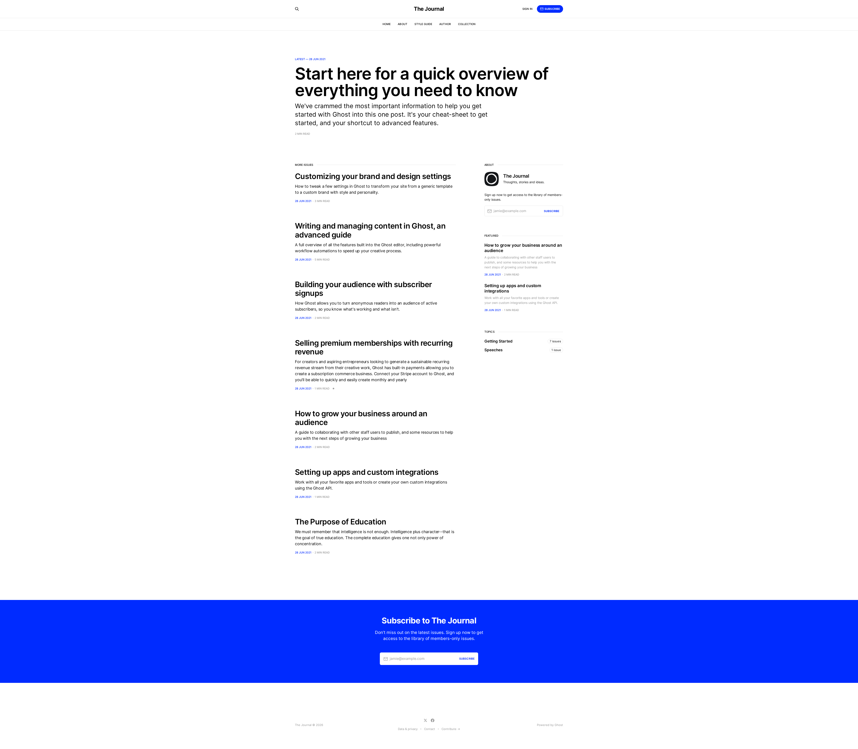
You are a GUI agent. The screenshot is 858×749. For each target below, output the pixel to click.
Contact (429, 729)
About (402, 24)
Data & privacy (408, 729)
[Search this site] (297, 9)
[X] (425, 720)
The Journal (429, 9)
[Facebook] (432, 720)
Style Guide (423, 24)
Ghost (559, 725)
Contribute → (451, 729)
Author (445, 24)
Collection (466, 24)
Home (387, 24)
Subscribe (552, 9)
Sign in (527, 9)
